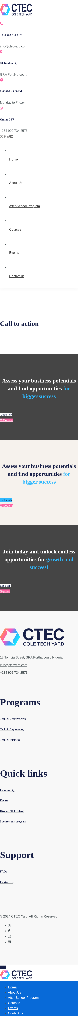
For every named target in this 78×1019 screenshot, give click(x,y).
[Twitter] (2, 136)
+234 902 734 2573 (14, 672)
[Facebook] (5, 136)
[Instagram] (8, 136)
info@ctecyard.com (13, 665)
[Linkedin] (11, 136)
